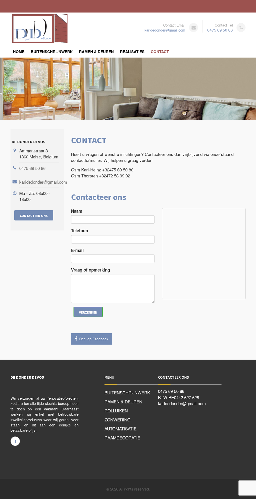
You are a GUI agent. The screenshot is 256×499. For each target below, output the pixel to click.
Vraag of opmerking (90, 270)
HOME (18, 51)
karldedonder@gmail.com (164, 30)
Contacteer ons (34, 215)
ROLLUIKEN (116, 410)
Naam (76, 211)
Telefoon (79, 230)
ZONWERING (117, 419)
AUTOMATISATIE (120, 428)
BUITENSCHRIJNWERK (52, 51)
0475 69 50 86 (220, 30)
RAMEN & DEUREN (96, 51)
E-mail (77, 250)
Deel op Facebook (93, 338)
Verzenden (88, 312)
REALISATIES (132, 51)
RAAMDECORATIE (122, 437)
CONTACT (160, 51)
